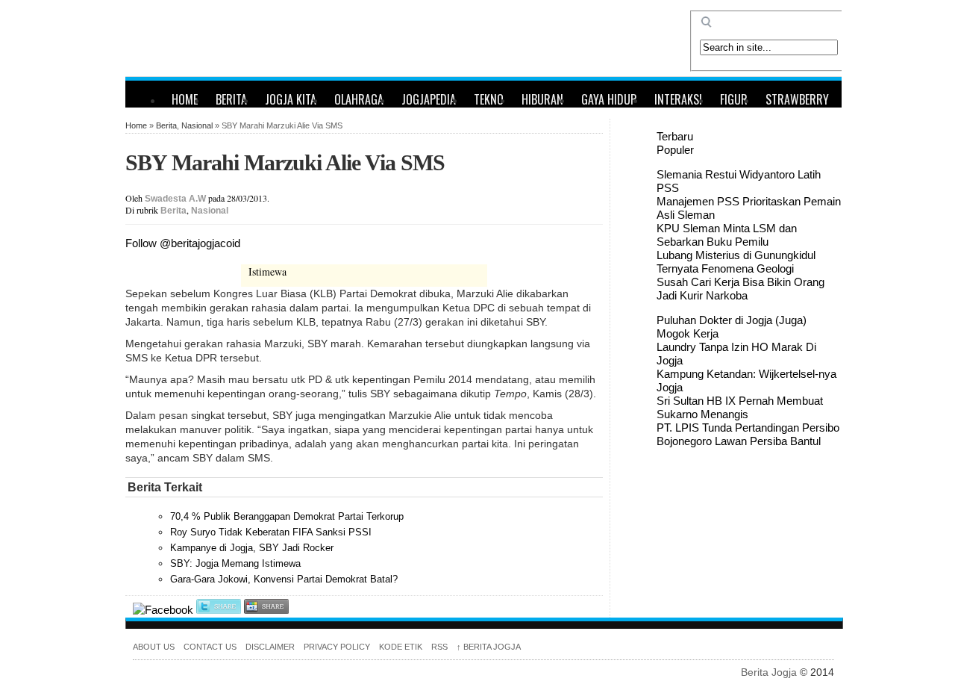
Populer (675, 149)
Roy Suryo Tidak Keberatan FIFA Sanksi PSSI (271, 532)
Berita (231, 99)
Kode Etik (400, 646)
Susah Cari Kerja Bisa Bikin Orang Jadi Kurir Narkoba (740, 289)
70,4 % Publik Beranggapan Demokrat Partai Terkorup (287, 516)
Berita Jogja (489, 646)
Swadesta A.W (175, 198)
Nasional (197, 125)
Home (185, 99)
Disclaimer (270, 646)
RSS (439, 646)
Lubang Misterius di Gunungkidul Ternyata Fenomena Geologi (736, 262)
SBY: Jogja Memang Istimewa (235, 563)
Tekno (489, 99)
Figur (734, 99)
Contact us (210, 646)
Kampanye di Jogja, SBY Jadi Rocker (252, 547)
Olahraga (358, 99)
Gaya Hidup (608, 99)
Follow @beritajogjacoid (182, 243)
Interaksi (678, 99)
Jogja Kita (290, 99)
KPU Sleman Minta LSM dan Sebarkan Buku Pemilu (727, 235)
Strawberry (797, 99)
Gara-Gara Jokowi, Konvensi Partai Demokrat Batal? (284, 579)
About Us (154, 646)
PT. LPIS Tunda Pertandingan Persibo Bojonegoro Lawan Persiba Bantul (748, 434)
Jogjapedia (428, 99)
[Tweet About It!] (218, 609)
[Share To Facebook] (163, 609)
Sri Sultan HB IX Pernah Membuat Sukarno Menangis (740, 407)
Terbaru (675, 136)
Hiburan (542, 99)
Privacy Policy (337, 646)
